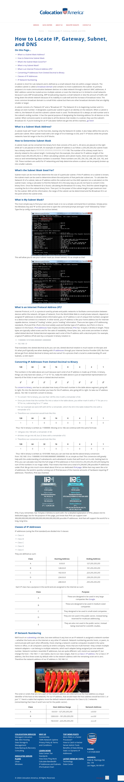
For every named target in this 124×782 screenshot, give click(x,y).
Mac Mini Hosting (22, 740)
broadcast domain (45, 86)
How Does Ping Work (48, 759)
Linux (17, 761)
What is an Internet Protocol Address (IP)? (35, 69)
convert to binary (24, 387)
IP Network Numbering (27, 80)
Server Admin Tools (71, 745)
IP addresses (58, 350)
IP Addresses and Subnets (50, 764)
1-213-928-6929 (93, 752)
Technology (68, 761)
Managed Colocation (23, 737)
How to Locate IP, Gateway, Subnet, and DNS (66, 31)
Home (41, 31)
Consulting (19, 750)
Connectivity (44, 737)
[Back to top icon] (107, 778)
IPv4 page (78, 467)
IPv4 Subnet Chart (46, 767)
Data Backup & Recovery (25, 748)
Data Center (68, 764)
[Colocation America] (62, 11)
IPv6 (75, 328)
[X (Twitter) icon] (99, 778)
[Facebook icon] (97, 778)
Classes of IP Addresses (27, 76)
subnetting (31, 637)
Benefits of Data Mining (73, 748)
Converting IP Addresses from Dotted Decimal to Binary (41, 72)
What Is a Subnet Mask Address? (31, 54)
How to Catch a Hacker (72, 742)
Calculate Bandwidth (47, 761)
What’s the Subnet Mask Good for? (32, 62)
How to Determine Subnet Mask (31, 58)
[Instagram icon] (102, 778)
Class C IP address (87, 654)
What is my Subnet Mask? (28, 65)
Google (92, 599)
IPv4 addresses (40, 328)
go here (90, 120)
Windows (19, 764)
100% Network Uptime (48, 740)
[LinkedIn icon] (100, 778)
